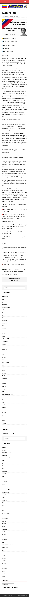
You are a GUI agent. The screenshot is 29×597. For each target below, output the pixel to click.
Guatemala (4, 349)
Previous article (14, 278)
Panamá (4, 386)
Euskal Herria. (5, 341)
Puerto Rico (5, 397)
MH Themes (24, 595)
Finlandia (4, 344)
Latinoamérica (5, 368)
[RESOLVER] (14, 7)
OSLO (3, 381)
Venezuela (4, 418)
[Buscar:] (14, 287)
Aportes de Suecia (6, 302)
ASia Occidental (6, 307)
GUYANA (4, 352)
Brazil (3, 312)
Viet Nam (4, 423)
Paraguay (4, 389)
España (3, 333)
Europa (3, 336)
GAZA (3, 346)
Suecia (3, 404)
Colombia (4, 320)
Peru (3, 391)
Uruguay (4, 412)
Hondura (4, 357)
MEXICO (4, 373)
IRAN (3, 360)
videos (3, 420)
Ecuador (4, 328)
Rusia (3, 399)
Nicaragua (4, 378)
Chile (3, 315)
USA (3, 415)
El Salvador (4, 331)
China (3, 317)
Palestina (4, 383)
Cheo (17, 16)
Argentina (4, 304)
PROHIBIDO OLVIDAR (7, 394)
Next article (14, 280)
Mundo (3, 375)
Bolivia (3, 310)
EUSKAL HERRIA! (6, 339)
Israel (3, 365)
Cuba (3, 325)
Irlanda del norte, (6, 362)
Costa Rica (4, 323)
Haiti (3, 354)
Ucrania (4, 410)
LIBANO (4, 370)
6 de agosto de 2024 (8, 16)
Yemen (3, 426)
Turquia (4, 407)
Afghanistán (5, 296)
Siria (3, 402)
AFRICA (3, 299)
